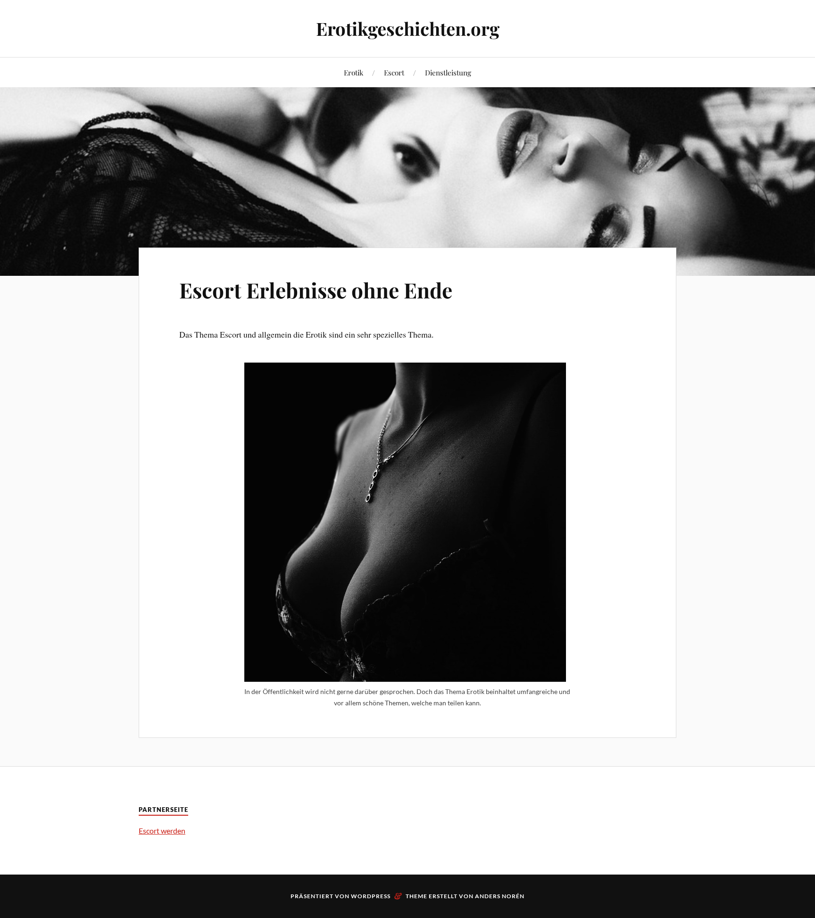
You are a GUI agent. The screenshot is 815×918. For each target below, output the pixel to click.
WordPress (371, 896)
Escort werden (162, 830)
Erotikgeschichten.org (407, 29)
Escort (394, 72)
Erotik (353, 72)
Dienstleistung (448, 72)
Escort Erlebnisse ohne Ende (315, 290)
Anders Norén (499, 896)
